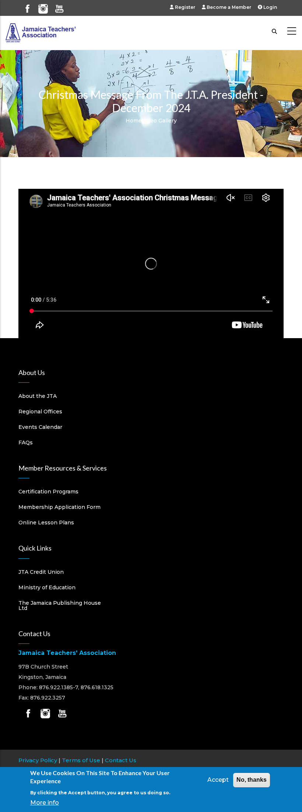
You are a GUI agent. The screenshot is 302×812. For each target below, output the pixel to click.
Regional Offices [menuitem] (40, 411)
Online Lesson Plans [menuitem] (46, 522)
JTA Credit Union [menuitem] (41, 572)
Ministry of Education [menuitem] (47, 587)
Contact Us (120, 760)
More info (44, 802)
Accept (218, 779)
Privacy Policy (37, 760)
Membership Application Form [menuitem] (59, 507)
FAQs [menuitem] (25, 442)
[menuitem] (186, 7)
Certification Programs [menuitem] (48, 491)
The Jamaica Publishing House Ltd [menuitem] (59, 605)
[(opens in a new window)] (27, 6)
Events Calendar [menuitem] (40, 427)
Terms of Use (81, 760)
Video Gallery (159, 120)
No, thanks (251, 780)
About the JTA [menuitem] (37, 396)
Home (134, 120)
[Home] (41, 31)
